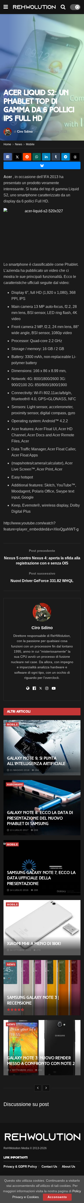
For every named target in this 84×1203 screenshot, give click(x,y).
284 (36, 770)
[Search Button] (63, 7)
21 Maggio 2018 (19, 770)
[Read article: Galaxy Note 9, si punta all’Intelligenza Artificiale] (42, 747)
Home (7, 144)
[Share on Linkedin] (46, 157)
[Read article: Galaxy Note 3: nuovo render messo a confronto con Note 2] (42, 1047)
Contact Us (49, 1166)
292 (39, 1070)
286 (35, 890)
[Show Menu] (6, 7)
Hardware (15, 784)
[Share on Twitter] (17, 157)
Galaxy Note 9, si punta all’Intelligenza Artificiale (36, 761)
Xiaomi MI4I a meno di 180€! (34, 943)
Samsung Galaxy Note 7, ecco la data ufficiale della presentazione (41, 878)
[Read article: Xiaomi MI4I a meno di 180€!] (42, 927)
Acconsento (57, 1197)
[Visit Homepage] (34, 7)
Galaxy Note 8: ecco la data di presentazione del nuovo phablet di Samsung (40, 818)
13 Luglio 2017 (18, 830)
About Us (68, 1166)
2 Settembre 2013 (21, 1070)
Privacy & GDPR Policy (20, 1166)
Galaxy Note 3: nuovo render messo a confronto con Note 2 (41, 1060)
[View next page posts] (46, 1088)
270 (38, 950)
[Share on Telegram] (65, 157)
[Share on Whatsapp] (36, 157)
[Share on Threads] (75, 157)
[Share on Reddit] (27, 157)
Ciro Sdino (25, 131)
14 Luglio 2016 (18, 890)
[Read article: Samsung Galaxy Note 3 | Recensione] (42, 987)
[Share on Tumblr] (56, 157)
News (18, 144)
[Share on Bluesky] (42, 165)
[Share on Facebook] (8, 157)
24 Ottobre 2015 (20, 950)
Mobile (30, 144)
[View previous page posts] (37, 1088)
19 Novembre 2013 (54, 131)
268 (35, 830)
